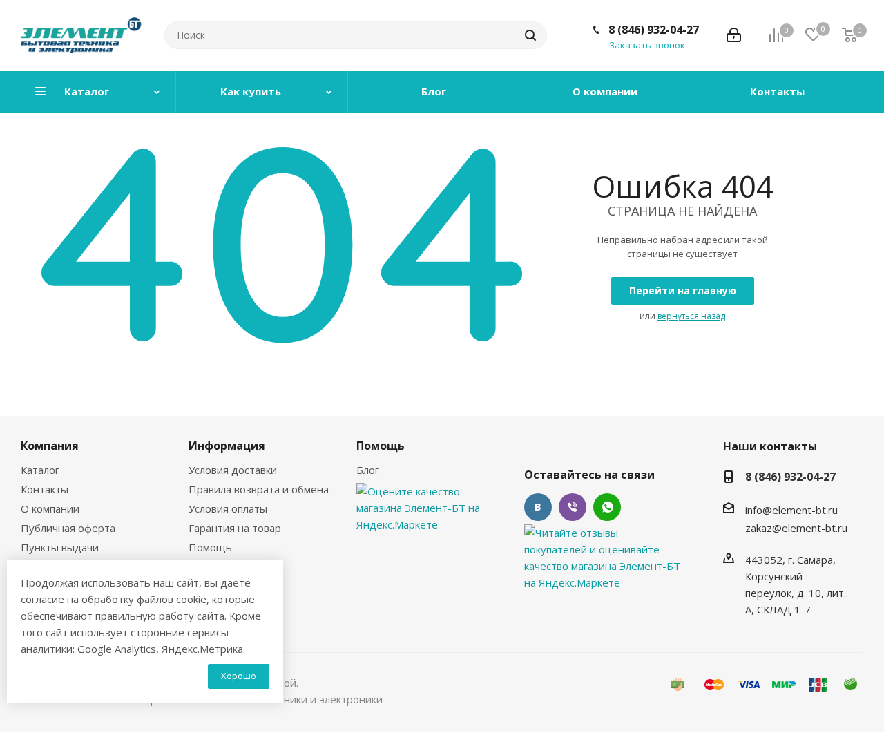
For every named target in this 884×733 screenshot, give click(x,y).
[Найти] (530, 35)
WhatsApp (607, 507)
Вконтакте (538, 507)
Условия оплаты (228, 508)
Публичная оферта (68, 528)
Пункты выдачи (60, 547)
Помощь (210, 547)
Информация (227, 445)
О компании (50, 508)
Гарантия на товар (235, 528)
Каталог (40, 470)
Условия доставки (233, 470)
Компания (50, 445)
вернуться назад (691, 316)
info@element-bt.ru (791, 510)
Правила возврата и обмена (259, 489)
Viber (572, 507)
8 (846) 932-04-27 (653, 29)
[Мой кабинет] (734, 35)
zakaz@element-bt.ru (796, 528)
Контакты (44, 489)
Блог (367, 470)
